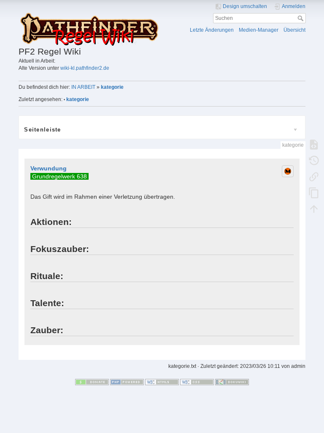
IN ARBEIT (83, 87)
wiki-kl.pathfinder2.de (84, 68)
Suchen (301, 18)
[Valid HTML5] (162, 382)
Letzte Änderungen (212, 30)
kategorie (112, 87)
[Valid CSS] (197, 382)
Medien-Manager (258, 30)
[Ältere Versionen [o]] (314, 161)
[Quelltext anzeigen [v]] (314, 145)
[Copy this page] (314, 193)
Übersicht (294, 30)
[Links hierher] (314, 177)
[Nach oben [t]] (314, 209)
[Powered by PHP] (127, 382)
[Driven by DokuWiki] (232, 382)
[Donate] (92, 382)
